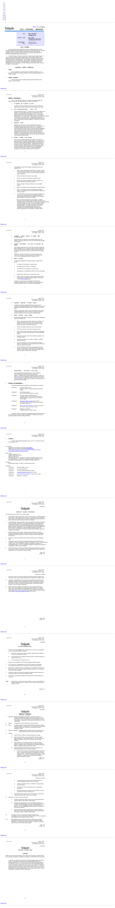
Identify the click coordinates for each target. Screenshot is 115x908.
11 (5, 17)
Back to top (3, 88)
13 (5, 19)
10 (5, 15)
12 (5, 18)
